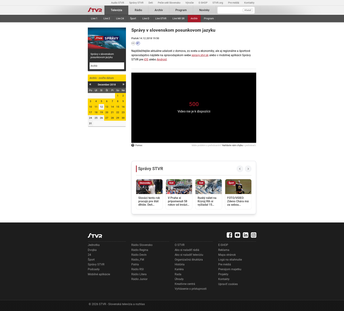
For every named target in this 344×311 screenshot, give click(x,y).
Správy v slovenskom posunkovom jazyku (102, 56)
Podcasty (94, 269)
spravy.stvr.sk (200, 55)
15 (117, 106)
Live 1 (94, 18)
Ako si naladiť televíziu (189, 254)
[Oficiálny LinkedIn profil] (245, 235)
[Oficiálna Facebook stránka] (229, 235)
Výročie (189, 2)
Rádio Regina (139, 250)
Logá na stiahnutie (230, 259)
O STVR (180, 245)
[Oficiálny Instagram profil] (253, 235)
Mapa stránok (227, 254)
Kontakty (249, 2)
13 (106, 106)
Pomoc (138, 145)
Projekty (223, 274)
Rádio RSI (137, 269)
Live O (145, 18)
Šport (133, 18)
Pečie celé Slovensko (169, 2)
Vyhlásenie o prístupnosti (191, 288)
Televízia (116, 10)
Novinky (204, 10)
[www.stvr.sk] (95, 235)
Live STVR (160, 18)
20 (106, 112)
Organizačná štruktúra (189, 259)
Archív (194, 18)
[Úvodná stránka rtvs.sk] (95, 10)
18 (96, 112)
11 (96, 106)
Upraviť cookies (228, 284)
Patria (135, 264)
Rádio (138, 10)
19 (101, 112)
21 (112, 112)
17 (90, 112)
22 (117, 112)
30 (123, 117)
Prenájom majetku (229, 269)
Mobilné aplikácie (99, 274)
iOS (146, 59)
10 (90, 106)
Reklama (223, 250)
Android (162, 59)
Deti (151, 2)
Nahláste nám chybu (232, 145)
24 (89, 254)
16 (123, 106)
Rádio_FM (137, 259)
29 (117, 117)
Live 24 (120, 18)
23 (123, 112)
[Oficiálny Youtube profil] (237, 235)
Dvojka (92, 250)
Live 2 (107, 18)
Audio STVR (118, 2)
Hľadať (247, 10)
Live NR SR (179, 18)
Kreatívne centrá (185, 284)
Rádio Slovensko (141, 245)
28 (112, 117)
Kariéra (179, 269)
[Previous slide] (239, 168)
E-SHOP (203, 2)
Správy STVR (136, 2)
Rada (178, 274)
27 (106, 117)
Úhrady (179, 279)
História (180, 264)
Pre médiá (234, 2)
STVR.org (218, 2)
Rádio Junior (139, 279)
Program (209, 18)
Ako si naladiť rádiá (187, 250)
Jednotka (94, 245)
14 (112, 106)
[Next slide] (248, 168)
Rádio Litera (139, 274)
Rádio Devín (139, 254)
